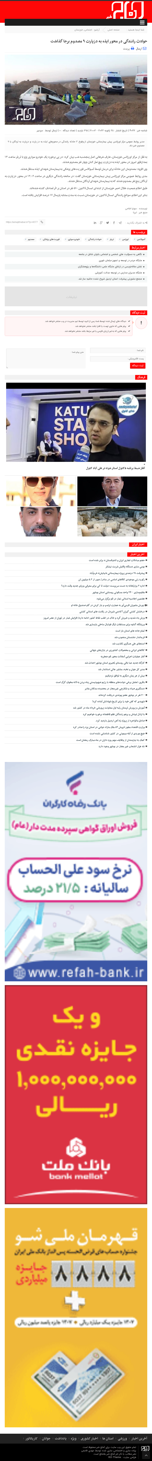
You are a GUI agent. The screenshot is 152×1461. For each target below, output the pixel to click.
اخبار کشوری (89, 1438)
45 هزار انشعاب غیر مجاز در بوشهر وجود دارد (122, 746)
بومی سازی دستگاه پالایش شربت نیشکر (125, 567)
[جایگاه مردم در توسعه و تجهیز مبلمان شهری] (112, 491)
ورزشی (122, 1438)
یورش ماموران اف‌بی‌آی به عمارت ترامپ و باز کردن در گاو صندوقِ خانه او (107, 605)
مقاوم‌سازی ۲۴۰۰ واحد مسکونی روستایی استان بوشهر (118, 592)
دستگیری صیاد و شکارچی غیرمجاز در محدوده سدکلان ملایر (115, 689)
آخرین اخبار (139, 1438)
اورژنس (125, 239)
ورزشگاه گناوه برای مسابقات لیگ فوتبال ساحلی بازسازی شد (115, 624)
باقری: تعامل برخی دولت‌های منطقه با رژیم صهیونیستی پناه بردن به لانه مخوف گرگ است (100, 682)
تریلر (112, 239)
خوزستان (78, 30)
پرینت (127, 48)
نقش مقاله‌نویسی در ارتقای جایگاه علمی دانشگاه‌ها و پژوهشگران (110, 266)
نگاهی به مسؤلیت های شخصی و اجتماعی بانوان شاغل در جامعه (111, 254)
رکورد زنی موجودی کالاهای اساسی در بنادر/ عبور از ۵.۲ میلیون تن (111, 579)
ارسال (139, 48)
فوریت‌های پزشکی (51, 239)
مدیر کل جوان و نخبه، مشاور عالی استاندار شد (121, 669)
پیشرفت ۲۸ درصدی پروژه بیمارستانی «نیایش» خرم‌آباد (117, 573)
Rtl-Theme (114, 1457)
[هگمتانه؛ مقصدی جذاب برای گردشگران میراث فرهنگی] (112, 521)
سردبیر (40, 130)
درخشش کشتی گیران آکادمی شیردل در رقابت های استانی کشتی (112, 612)
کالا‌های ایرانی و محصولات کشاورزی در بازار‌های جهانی (117, 650)
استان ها (107, 1438)
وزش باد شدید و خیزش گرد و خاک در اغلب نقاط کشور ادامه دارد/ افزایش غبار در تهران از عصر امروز (94, 618)
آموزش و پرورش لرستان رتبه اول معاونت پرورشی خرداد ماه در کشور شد (109, 708)
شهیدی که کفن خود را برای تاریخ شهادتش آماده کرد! (118, 701)
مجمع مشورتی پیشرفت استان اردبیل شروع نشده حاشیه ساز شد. (110, 279)
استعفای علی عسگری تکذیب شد (128, 644)
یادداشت (60, 1438)
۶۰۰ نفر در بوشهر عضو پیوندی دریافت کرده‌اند (121, 695)
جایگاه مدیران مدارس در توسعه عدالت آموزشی (119, 273)
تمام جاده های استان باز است (130, 631)
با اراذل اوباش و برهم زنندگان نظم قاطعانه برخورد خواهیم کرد (114, 714)
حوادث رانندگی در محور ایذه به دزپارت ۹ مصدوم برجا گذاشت (98, 41)
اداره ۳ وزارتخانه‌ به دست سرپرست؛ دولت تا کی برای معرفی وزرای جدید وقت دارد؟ (103, 586)
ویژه (73, 1438)
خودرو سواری (74, 239)
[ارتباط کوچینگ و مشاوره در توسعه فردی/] (41, 521)
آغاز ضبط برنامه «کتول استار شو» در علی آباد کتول (115, 468)
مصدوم (31, 239)
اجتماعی (88, 30)
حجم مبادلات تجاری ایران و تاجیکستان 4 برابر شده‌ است (117, 560)
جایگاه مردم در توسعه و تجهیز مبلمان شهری (121, 260)
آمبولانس (141, 239)
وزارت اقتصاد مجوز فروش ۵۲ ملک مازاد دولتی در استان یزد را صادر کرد (109, 727)
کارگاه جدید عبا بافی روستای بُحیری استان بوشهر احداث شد (115, 663)
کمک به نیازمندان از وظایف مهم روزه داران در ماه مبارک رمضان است (110, 740)
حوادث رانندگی (95, 239)
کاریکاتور (31, 1438)
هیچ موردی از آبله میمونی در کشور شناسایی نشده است (117, 733)
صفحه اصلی (113, 30)
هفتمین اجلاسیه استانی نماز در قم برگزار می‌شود (121, 599)
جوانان (46, 1438)
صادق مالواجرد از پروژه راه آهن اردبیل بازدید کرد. (120, 721)
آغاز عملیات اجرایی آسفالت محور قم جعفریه (123, 656)
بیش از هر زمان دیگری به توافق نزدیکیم (125, 676)
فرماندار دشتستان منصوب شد (129, 637)
